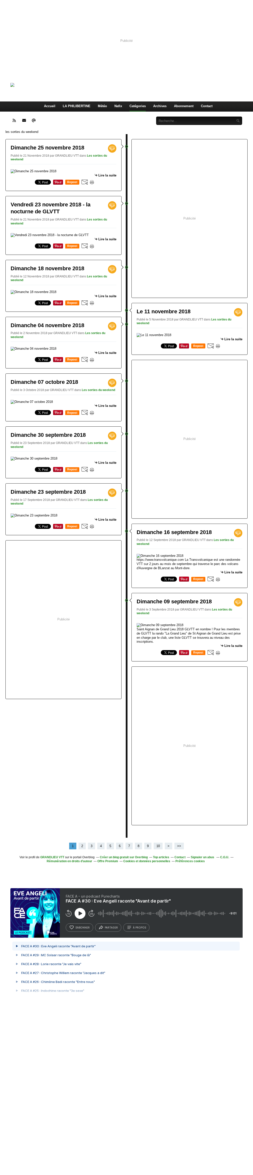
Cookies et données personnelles (146, 861)
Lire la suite (107, 175)
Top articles (161, 857)
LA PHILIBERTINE (76, 106)
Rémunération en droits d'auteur (69, 861)
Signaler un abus (203, 857)
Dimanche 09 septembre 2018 (174, 601)
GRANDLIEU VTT (52, 857)
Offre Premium (107, 861)
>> (179, 846)
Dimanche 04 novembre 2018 (47, 325)
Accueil (49, 106)
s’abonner (82, 927)
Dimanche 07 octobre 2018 (44, 382)
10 (158, 846)
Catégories (137, 106)
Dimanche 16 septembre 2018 (174, 532)
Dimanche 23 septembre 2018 (48, 492)
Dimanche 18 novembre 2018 (47, 268)
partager (111, 927)
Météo (102, 106)
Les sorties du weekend (98, 390)
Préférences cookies (190, 861)
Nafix (118, 106)
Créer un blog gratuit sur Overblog (124, 857)
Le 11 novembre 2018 (163, 311)
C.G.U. (224, 857)
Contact (206, 106)
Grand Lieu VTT (76, 85)
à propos (139, 927)
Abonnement (183, 106)
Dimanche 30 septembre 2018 (48, 435)
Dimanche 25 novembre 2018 (47, 148)
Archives (160, 106)
